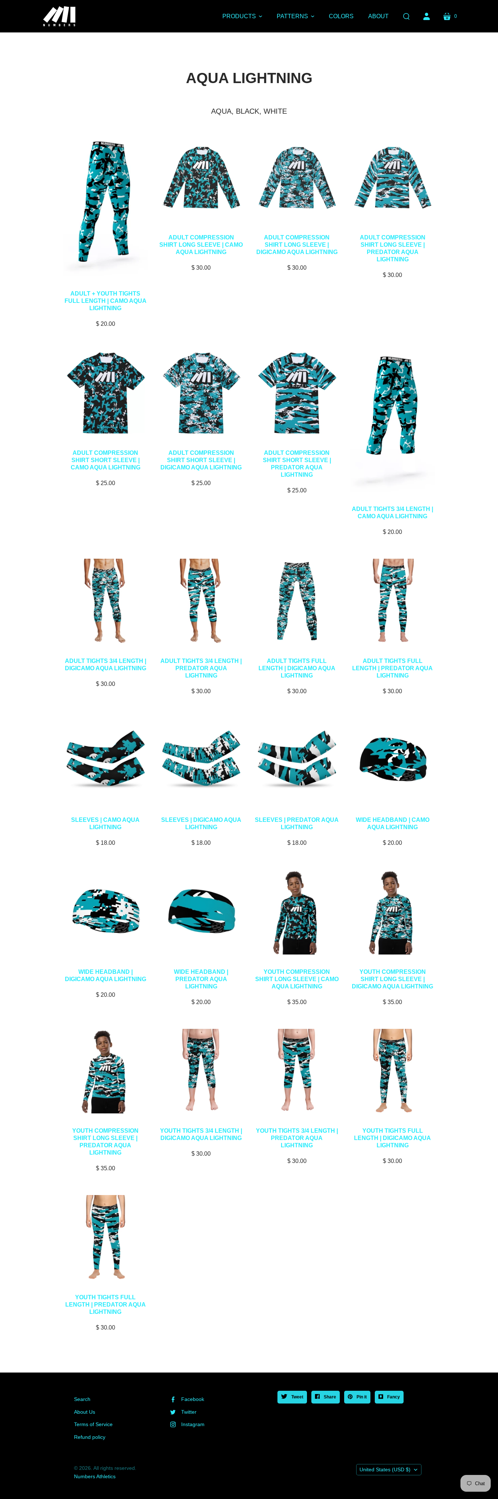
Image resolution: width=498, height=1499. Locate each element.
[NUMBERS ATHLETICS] (59, 16)
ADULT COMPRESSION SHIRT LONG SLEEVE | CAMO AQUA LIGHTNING (201, 244)
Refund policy (89, 1437)
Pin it (361, 1397)
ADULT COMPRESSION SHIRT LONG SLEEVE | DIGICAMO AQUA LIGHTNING (297, 244)
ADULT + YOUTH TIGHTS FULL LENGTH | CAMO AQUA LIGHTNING (106, 300)
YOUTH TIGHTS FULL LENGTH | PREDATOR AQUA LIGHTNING (105, 1304)
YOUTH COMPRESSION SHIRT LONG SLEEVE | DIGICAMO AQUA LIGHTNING (392, 979)
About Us (84, 1412)
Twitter (189, 1412)
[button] (242, 16)
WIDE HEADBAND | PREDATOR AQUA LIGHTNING (201, 979)
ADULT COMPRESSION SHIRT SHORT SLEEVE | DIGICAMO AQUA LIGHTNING (201, 460)
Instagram (193, 1424)
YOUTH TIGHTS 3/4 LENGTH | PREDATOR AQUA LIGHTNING (297, 1138)
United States (385, 1469)
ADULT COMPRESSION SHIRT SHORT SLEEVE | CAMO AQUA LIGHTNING (105, 460)
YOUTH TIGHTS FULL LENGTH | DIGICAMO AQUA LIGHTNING (392, 1138)
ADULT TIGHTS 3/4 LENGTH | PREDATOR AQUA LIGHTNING (201, 668)
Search (82, 1399)
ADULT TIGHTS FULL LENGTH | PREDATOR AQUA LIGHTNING (392, 668)
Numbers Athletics (95, 1476)
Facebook (192, 1399)
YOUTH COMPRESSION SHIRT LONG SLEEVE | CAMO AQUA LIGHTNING (297, 979)
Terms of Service (93, 1424)
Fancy (393, 1397)
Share (329, 1397)
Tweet (296, 1397)
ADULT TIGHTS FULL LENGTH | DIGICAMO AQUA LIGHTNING (296, 668)
